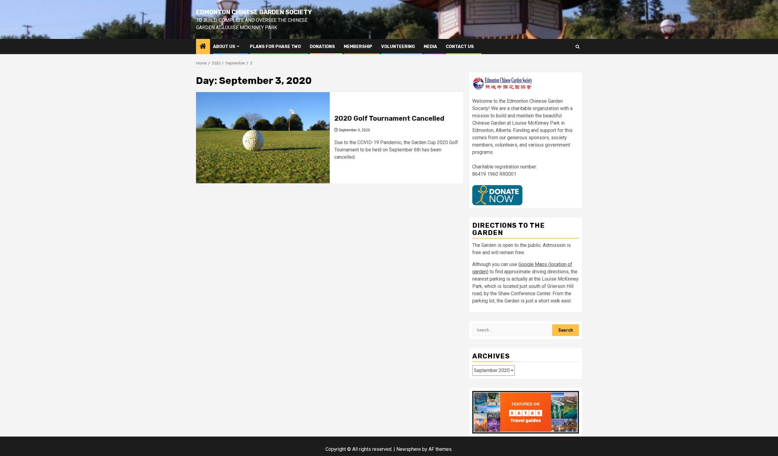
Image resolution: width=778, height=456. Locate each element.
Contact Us (460, 46)
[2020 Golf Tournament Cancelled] (263, 137)
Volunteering (398, 46)
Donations (322, 46)
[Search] (577, 47)
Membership (358, 46)
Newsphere (408, 449)
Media (430, 46)
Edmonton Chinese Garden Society (254, 12)
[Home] (203, 47)
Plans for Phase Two (275, 46)
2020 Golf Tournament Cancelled (389, 118)
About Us (224, 46)
